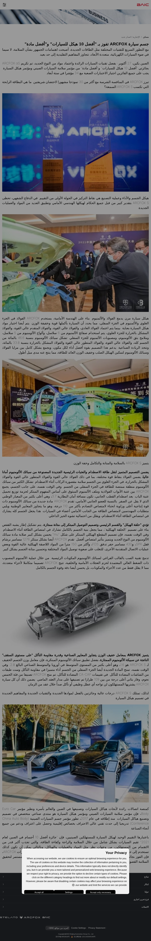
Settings (69, 892)
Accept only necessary (100, 892)
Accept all (39, 892)
